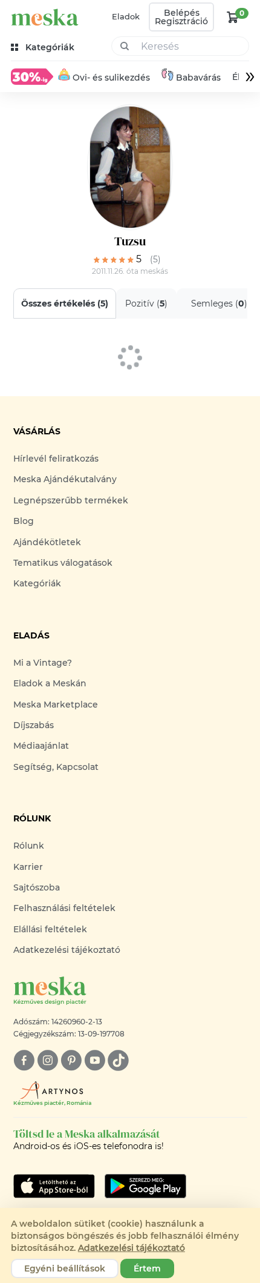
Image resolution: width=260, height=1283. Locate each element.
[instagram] (47, 1060)
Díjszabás (33, 725)
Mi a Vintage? (42, 662)
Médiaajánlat (41, 745)
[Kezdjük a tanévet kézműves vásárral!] (32, 76)
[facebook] (23, 1060)
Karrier (28, 866)
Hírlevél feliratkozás (56, 458)
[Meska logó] (45, 17)
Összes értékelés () (64, 303)
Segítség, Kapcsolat (56, 766)
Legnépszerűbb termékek (70, 500)
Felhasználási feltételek (64, 908)
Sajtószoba (36, 887)
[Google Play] (54, 1186)
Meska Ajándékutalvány (65, 479)
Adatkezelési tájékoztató (66, 949)
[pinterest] (71, 1060)
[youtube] (94, 1060)
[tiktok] (118, 1060)
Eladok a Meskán (49, 683)
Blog (23, 521)
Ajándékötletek (47, 542)
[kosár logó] (233, 17)
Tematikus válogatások (62, 562)
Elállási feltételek (50, 929)
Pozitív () (146, 303)
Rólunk (28, 845)
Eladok (126, 16)
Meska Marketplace (55, 704)
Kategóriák (37, 583)
